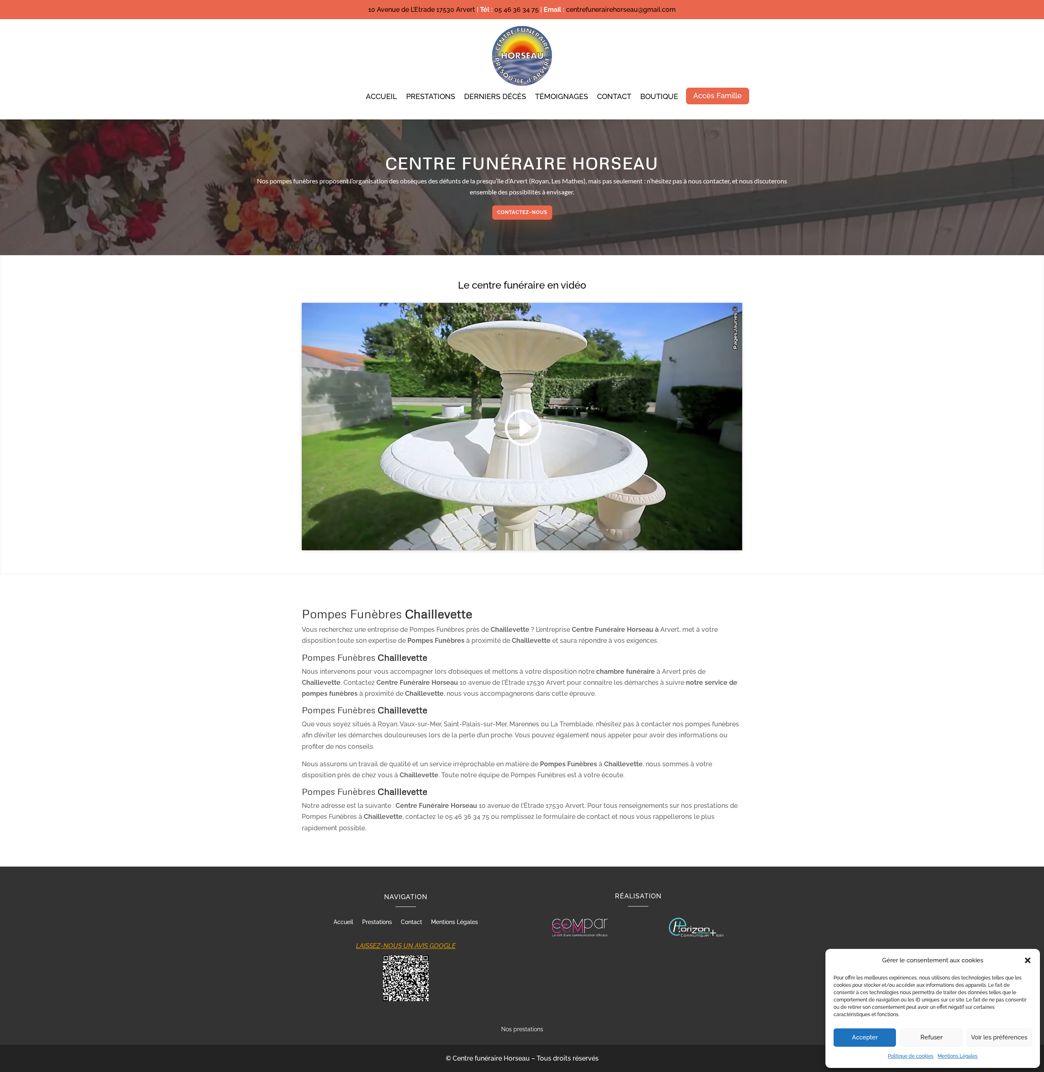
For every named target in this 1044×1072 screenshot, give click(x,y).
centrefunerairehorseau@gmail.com (621, 9)
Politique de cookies (910, 1056)
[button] (1028, 960)
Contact (614, 97)
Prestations (430, 97)
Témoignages (561, 97)
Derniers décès (495, 97)
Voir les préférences (999, 1037)
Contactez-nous (522, 212)
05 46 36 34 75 (516, 9)
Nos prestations (522, 1029)
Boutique (659, 97)
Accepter (865, 1037)
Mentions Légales (958, 1056)
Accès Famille (717, 95)
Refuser (931, 1037)
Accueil (381, 97)
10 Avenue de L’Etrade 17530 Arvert (421, 9)
